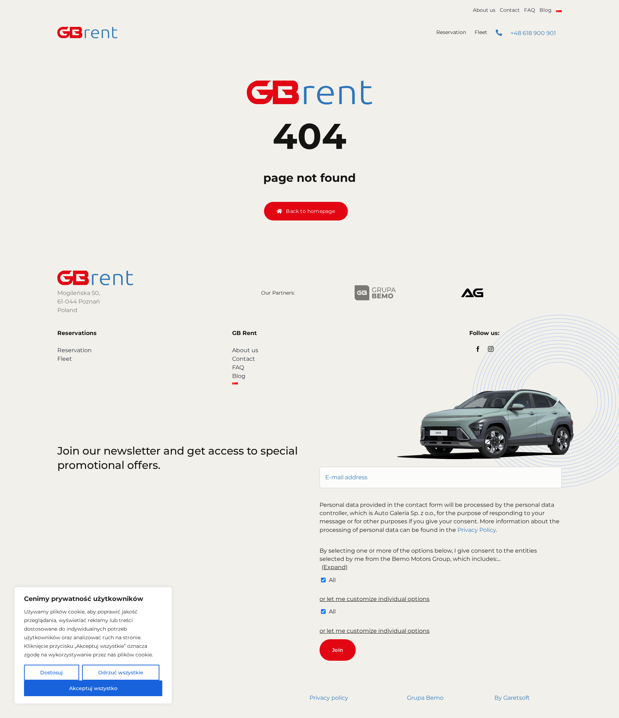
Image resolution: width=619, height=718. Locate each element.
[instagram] (491, 349)
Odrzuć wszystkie (120, 672)
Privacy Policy (476, 530)
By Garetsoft (512, 697)
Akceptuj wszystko (93, 688)
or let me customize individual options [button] (375, 599)
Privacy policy (329, 697)
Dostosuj (51, 672)
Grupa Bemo (425, 697)
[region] (93, 645)
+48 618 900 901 (532, 33)
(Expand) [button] (334, 567)
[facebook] (478, 349)
